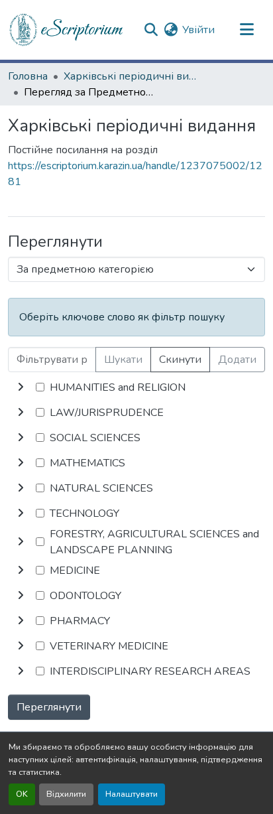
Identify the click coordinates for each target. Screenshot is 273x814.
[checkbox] (40, 387)
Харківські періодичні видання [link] (130, 76)
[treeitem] (136, 412)
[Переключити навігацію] (246, 29)
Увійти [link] (198, 30)
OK (22, 794)
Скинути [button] (180, 359)
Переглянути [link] (49, 707)
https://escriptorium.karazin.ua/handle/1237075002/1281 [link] (135, 174)
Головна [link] (28, 76)
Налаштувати (131, 794)
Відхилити (66, 794)
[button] (67, 29)
